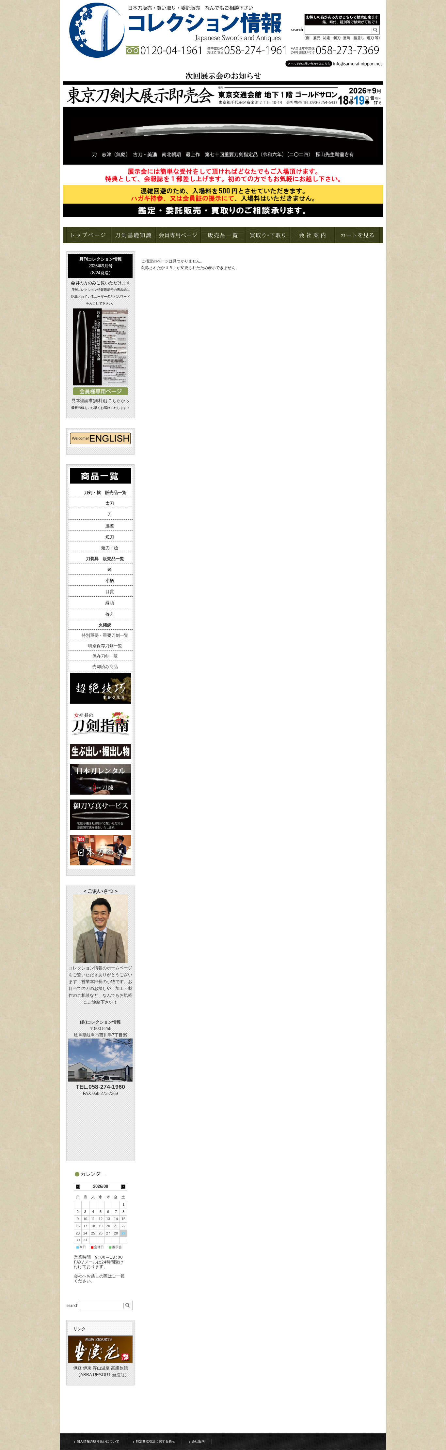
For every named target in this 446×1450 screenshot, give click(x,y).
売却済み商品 (105, 666)
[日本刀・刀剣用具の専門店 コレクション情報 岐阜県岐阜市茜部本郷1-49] (67, 55)
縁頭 (109, 602)
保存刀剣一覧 (105, 656)
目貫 (109, 591)
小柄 (109, 580)
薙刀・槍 (109, 548)
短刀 (109, 536)
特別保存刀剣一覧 (105, 645)
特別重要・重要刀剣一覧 (105, 635)
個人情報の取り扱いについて (98, 1441)
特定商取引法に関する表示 (155, 1441)
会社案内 (198, 1441)
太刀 (109, 503)
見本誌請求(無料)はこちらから (100, 400)
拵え (109, 614)
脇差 (109, 525)
